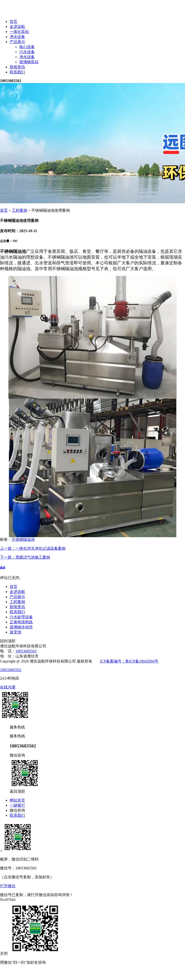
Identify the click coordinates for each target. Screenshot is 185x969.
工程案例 (19, 210)
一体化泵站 (19, 32)
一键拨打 (17, 805)
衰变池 (15, 632)
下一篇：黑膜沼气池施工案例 (25, 557)
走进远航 (17, 27)
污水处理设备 (21, 617)
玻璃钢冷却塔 (21, 627)
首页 (13, 21)
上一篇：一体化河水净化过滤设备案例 (33, 548)
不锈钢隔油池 (23, 539)
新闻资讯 (17, 67)
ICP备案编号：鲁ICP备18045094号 (129, 661)
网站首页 (17, 800)
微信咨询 (17, 810)
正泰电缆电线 (21, 622)
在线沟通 (7, 687)
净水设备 (17, 37)
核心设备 (27, 47)
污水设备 (27, 52)
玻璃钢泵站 (29, 62)
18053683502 (26, 651)
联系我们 (17, 72)
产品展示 (17, 42)
